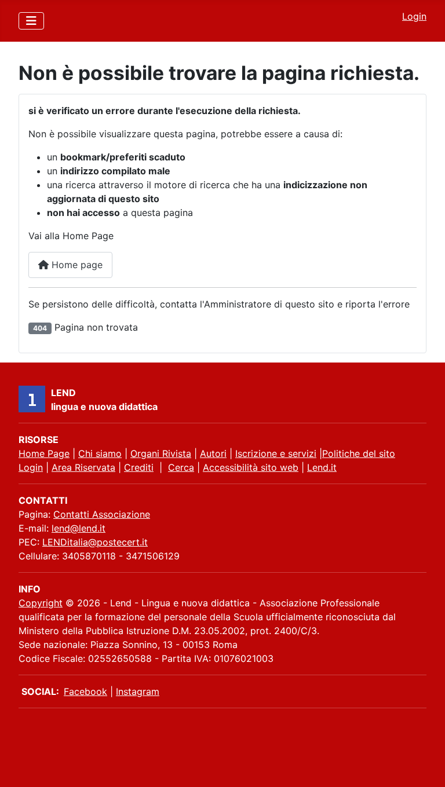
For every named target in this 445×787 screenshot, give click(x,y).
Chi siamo (100, 453)
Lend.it (322, 467)
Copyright (41, 603)
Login (414, 16)
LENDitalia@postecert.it (95, 542)
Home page (76, 264)
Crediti (139, 467)
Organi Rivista (160, 453)
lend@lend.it (78, 528)
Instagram (137, 691)
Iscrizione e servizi (275, 453)
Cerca (181, 467)
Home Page (44, 453)
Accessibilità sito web (250, 467)
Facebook (85, 691)
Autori (213, 453)
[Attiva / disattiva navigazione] (31, 21)
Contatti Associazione (101, 514)
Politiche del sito (358, 453)
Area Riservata (83, 467)
